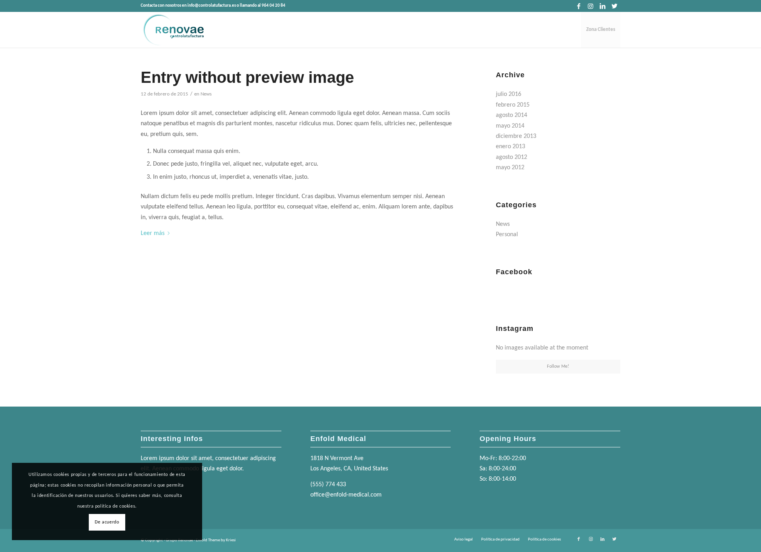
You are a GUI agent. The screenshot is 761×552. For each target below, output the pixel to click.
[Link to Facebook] (578, 6)
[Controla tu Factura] (173, 30)
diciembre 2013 (516, 136)
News (206, 94)
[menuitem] (600, 30)
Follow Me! (558, 366)
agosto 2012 (511, 157)
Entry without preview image (247, 77)
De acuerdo (107, 522)
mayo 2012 (510, 167)
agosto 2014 (511, 115)
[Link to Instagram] (590, 6)
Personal (507, 234)
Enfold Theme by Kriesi (216, 540)
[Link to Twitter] (614, 6)
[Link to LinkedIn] (602, 6)
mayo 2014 (510, 126)
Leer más (152, 233)
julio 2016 (508, 94)
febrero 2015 (513, 105)
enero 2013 (510, 146)
